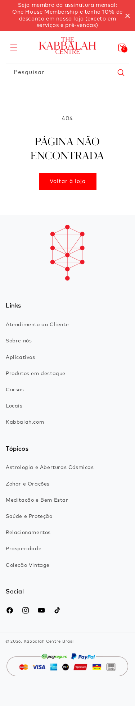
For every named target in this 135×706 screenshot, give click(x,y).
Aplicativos (20, 357)
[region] (67, 15)
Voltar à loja (68, 181)
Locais (14, 406)
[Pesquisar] (121, 72)
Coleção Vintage (28, 565)
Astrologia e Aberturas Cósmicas (50, 467)
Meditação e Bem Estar (37, 500)
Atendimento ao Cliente (37, 324)
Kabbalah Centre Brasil (49, 641)
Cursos (15, 389)
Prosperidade (23, 548)
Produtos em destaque (36, 373)
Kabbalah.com (25, 422)
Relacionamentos (28, 532)
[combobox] (67, 72)
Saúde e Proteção (29, 516)
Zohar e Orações (28, 484)
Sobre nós (19, 340)
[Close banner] (127, 16)
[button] (14, 47)
